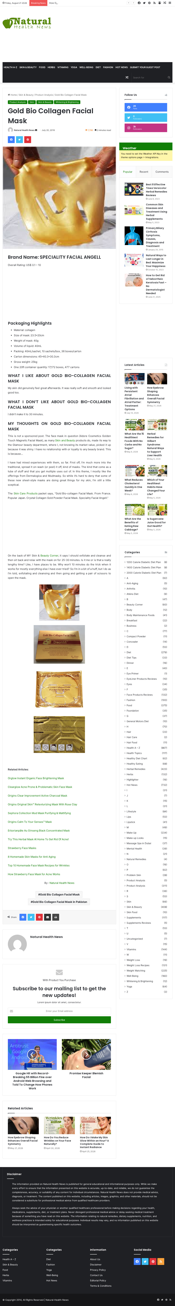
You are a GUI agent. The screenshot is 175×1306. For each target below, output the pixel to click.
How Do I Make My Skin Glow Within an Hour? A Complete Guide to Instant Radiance (94, 1142)
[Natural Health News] (27, 21)
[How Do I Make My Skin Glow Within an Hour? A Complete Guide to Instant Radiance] (95, 1125)
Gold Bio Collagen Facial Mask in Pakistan (59, 902)
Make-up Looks (135, 838)
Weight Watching (136, 970)
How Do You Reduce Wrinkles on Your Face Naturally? (57, 1141)
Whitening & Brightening (67, 102)
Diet (98, 67)
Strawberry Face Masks (22, 848)
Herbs (51, 67)
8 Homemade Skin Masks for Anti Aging (32, 856)
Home (13, 94)
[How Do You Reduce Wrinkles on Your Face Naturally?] (59, 1125)
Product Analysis (44, 94)
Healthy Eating (135, 763)
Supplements (134, 917)
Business (131, 625)
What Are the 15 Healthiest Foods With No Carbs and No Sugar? (134, 441)
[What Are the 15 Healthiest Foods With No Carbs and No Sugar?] (135, 424)
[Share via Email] (47, 917)
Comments (162, 171)
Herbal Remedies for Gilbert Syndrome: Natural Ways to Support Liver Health (155, 444)
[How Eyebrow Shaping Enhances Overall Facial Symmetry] (23, 1125)
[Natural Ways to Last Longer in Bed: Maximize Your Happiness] (134, 260)
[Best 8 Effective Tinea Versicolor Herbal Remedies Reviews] (134, 189)
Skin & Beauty (28, 67)
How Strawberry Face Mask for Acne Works (34, 874)
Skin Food (132, 912)
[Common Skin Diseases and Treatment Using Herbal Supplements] (134, 209)
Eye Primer (133, 673)
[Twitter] (19, 139)
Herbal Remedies (136, 769)
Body (129, 610)
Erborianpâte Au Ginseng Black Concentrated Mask (39, 830)
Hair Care (132, 737)
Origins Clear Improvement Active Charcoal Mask (37, 795)
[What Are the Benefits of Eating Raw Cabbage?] (135, 509)
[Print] (55, 917)
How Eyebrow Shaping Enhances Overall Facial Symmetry (79, 3)
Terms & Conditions (100, 1285)
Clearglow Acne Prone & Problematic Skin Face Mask (40, 787)
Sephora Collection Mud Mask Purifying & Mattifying (39, 813)
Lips (129, 816)
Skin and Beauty (65, 440)
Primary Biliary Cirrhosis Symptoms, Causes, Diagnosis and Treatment (155, 237)
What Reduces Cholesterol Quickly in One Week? (134, 485)
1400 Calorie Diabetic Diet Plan (144, 567)
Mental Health (134, 848)
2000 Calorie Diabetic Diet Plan (144, 572)
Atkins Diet (132, 594)
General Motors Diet (138, 721)
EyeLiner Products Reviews (142, 678)
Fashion (108, 67)
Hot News (122, 67)
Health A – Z (133, 747)
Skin (32, 102)
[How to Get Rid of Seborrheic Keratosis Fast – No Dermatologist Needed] (134, 280)
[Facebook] (11, 139)
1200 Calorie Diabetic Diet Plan (144, 562)
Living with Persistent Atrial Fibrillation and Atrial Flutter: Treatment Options (134, 398)
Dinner (130, 663)
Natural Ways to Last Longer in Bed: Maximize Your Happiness (156, 261)
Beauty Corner (49, 555)
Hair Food (132, 742)
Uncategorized (135, 938)
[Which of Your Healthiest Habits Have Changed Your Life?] (157, 470)
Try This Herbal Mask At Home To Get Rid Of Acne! (38, 839)
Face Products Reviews (140, 694)
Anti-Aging (132, 583)
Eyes (129, 684)
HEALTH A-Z (10, 67)
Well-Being (86, 67)
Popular (127, 171)
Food (42, 67)
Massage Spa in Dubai (139, 843)
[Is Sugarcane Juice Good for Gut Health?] (157, 509)
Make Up (131, 832)
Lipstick (131, 822)
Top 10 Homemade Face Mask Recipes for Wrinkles (39, 865)
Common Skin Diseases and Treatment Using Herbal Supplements (156, 212)
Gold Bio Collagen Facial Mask (60, 894)
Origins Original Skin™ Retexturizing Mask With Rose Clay (42, 804)
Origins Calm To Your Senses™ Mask (30, 821)
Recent (144, 171)
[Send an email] (36, 130)
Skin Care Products (26, 493)
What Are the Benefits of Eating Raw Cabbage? (133, 524)
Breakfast (132, 620)
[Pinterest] (27, 139)
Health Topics (134, 753)
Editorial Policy (98, 1280)
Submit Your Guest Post (145, 67)
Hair (129, 732)
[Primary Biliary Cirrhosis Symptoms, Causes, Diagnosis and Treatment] (134, 235)
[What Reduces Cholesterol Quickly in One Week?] (135, 470)
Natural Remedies (136, 859)
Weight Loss (133, 960)
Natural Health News (24, 130)
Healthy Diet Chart (137, 758)
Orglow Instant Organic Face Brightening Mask (36, 778)
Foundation (133, 710)
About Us (95, 1259)
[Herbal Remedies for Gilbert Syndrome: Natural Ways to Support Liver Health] (157, 424)
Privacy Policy (98, 1270)
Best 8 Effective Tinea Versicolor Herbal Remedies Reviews (156, 190)
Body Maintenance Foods (140, 615)
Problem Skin (134, 875)
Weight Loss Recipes (138, 965)
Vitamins (62, 67)
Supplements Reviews (139, 922)
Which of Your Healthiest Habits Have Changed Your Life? (156, 487)
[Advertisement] (118, 34)
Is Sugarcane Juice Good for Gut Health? (156, 522)
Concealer (132, 641)
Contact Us (96, 1275)
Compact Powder (136, 636)
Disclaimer (96, 1264)
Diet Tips (131, 657)
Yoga (74, 67)
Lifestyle (131, 811)
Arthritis (131, 588)
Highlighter (132, 779)
